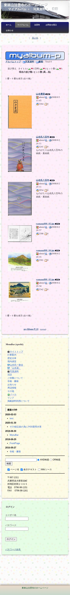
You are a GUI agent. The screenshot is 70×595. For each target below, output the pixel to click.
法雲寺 (37, 25)
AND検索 (44, 459)
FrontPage (15, 443)
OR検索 (56, 459)
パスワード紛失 (13, 549)
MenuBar (14, 435)
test (11, 418)
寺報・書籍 (13, 381)
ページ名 (14, 469)
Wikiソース (46, 469)
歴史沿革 (11, 358)
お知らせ (9, 30)
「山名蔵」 (15, 368)
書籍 (55, 9)
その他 (10, 391)
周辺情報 (11, 388)
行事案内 (11, 355)
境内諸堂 (11, 361)
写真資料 (39, 9)
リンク (10, 397)
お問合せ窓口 (51, 25)
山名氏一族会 (16, 365)
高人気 (35, 38)
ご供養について (15, 378)
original (43, 329)
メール (13, 394)
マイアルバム (17, 9)
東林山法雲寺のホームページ (26, 5)
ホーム (8, 25)
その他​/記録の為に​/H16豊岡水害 (25, 426)
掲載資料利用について (18, 401)
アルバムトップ (13, 61)
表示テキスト (30, 469)
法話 (9, 374)
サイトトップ (16, 351)
